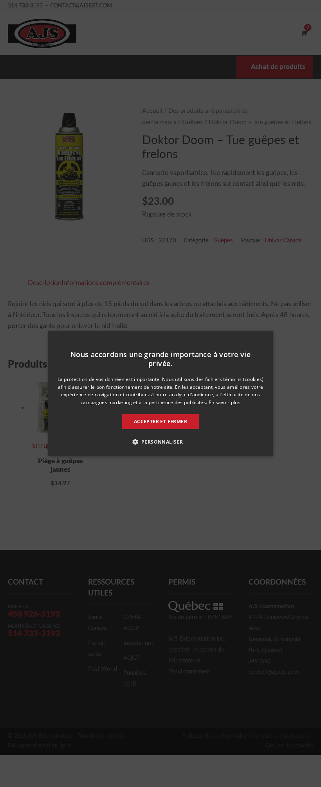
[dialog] (160, 393)
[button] (160, 441)
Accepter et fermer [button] (160, 421)
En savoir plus (224, 402)
